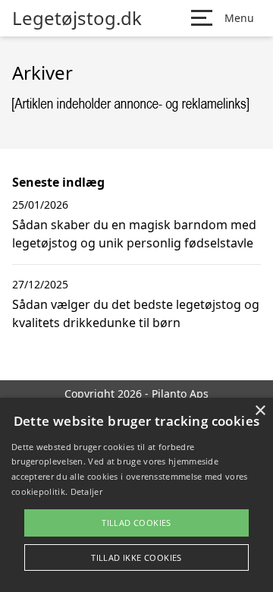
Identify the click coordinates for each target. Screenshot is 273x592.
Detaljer (86, 491)
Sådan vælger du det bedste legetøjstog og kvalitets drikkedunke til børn (135, 313)
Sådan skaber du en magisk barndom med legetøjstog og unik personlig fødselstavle (134, 233)
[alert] (136, 495)
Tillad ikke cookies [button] (136, 557)
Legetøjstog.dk (77, 18)
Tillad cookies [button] (136, 522)
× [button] (259, 411)
